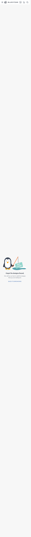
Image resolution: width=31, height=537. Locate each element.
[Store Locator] (20, 2)
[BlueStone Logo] (11, 2)
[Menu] (2, 2)
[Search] (27, 2)
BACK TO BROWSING (14, 281)
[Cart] (24, 2)
